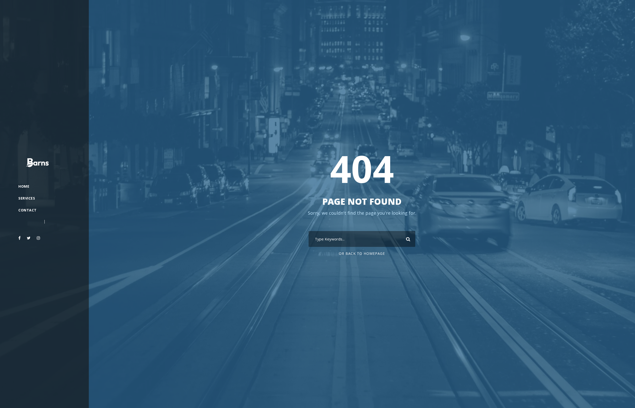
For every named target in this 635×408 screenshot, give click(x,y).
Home (23, 186)
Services (26, 198)
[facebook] (19, 238)
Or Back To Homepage (362, 253)
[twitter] (29, 238)
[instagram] (38, 238)
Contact (27, 210)
